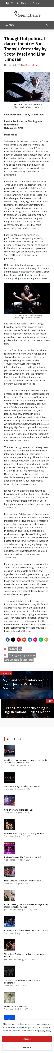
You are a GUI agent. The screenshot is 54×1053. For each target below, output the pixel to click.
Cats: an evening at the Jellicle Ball (18, 810)
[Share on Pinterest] (19, 639)
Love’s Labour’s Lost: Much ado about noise (22, 881)
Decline (27, 1047)
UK (20, 648)
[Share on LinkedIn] (30, 639)
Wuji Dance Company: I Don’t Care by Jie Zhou (24, 833)
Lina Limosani (12, 659)
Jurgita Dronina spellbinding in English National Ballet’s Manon (26, 710)
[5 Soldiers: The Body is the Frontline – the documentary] (9, 974)
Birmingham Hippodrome (21, 655)
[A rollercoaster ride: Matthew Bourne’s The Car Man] (9, 925)
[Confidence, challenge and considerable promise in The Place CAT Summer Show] (9, 754)
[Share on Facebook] (8, 639)
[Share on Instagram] (35, 639)
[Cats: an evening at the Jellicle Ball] (9, 804)
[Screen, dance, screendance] (9, 1001)
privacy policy (44, 1030)
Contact (37, 3)
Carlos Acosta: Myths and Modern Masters (22, 786)
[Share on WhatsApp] (41, 639)
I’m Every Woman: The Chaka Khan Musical (22, 857)
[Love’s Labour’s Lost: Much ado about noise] (9, 875)
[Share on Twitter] (13, 639)
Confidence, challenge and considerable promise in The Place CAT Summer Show (25, 761)
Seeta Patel (27, 659)
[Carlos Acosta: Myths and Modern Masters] (9, 780)
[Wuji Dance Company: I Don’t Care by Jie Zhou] (9, 828)
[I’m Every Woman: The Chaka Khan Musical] (9, 851)
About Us (26, 3)
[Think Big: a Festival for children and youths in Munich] (9, 948)
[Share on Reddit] (24, 639)
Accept (27, 1038)
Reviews (12, 648)
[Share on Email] (46, 639)
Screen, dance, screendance (15, 1006)
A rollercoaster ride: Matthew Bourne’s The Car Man (26, 930)
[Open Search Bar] (47, 25)
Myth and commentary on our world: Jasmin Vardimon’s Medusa (25, 684)
